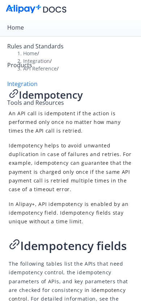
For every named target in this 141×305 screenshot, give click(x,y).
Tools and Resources (35, 103)
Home (15, 27)
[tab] (70, 27)
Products (19, 65)
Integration (22, 84)
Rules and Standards (35, 46)
